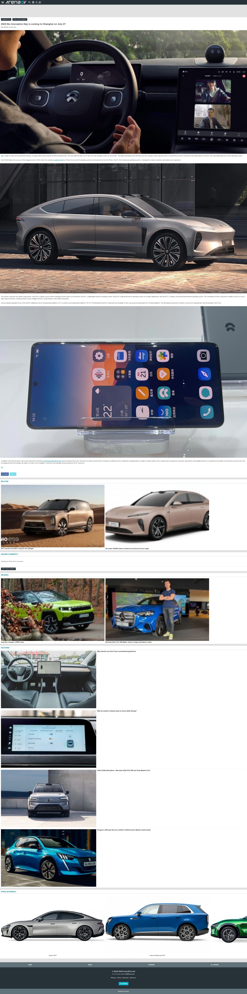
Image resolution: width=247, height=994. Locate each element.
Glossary (126, 977)
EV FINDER (123, 983)
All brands (215, 965)
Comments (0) (6, 19)
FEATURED (5, 648)
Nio (2, 156)
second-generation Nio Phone (52, 461)
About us (133, 977)
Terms (119, 977)
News (90, 965)
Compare (151, 965)
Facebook (5, 474)
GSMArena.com (129, 974)
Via (2, 467)
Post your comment (19, 19)
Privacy (113, 977)
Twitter (13, 474)
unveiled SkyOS (59, 160)
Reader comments (9, 554)
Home (30, 965)
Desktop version (123, 991)
